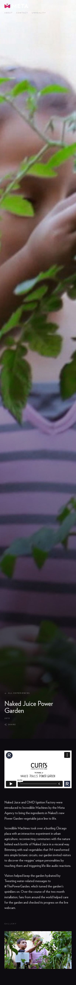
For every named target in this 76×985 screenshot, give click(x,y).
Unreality (39, 13)
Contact (22, 13)
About (8, 13)
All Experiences (19, 693)
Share (12, 725)
